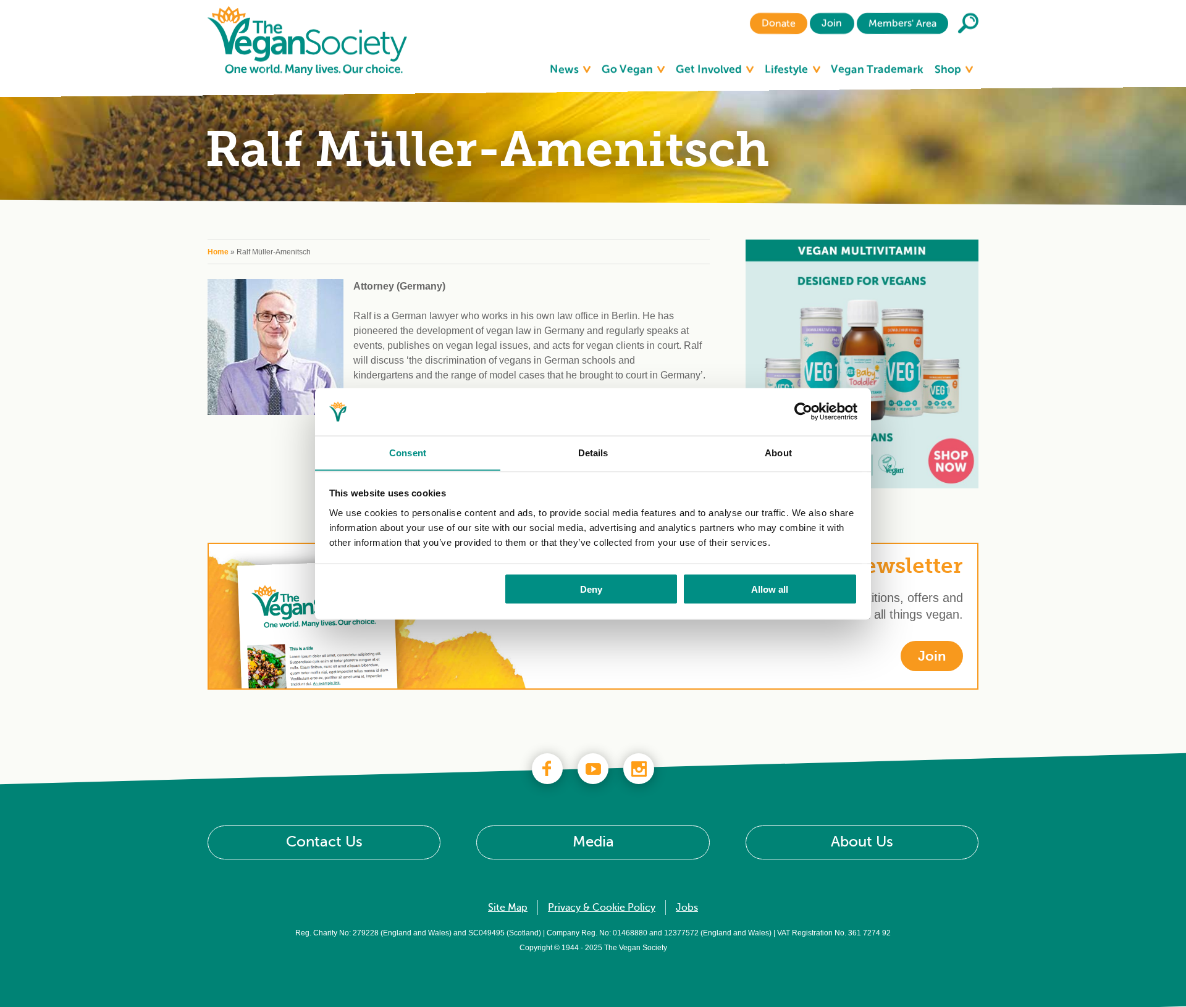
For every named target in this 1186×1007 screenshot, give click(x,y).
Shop (949, 69)
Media (593, 842)
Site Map (508, 907)
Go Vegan (628, 69)
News (565, 69)
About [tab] (778, 452)
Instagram (638, 768)
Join (832, 23)
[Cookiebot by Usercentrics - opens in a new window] (803, 412)
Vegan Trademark (877, 69)
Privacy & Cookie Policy (601, 907)
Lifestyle (787, 69)
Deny (591, 588)
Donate (779, 23)
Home (218, 252)
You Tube (593, 768)
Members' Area (902, 23)
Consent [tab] (407, 452)
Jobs (687, 907)
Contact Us (324, 842)
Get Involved (710, 69)
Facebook (547, 768)
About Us (862, 842)
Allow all (769, 588)
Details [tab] (593, 452)
